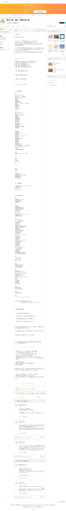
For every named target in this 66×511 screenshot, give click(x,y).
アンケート (24, 26)
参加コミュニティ (22, 15)
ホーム (2, 17)
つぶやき (7, 26)
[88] (20, 464)
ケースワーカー (6, 49)
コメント (26, 416)
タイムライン (22, 396)
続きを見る (40, 449)
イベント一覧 (39, 15)
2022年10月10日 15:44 (23, 422)
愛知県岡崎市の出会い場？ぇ (50, 51)
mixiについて (13, 504)
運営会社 (25, 506)
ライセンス (22, 504)
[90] (20, 404)
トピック (13, 26)
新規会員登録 (40, 11)
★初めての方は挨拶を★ (23, 401)
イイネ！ (21, 416)
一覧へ (62, 54)
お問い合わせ (27, 504)
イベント (18, 26)
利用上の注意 (50, 82)
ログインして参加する (13, 22)
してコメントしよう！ (25, 437)
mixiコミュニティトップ (5, 15)
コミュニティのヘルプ (52, 80)
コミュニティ (6, 17)
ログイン (26, 11)
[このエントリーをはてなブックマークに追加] (65, 23)
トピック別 (38, 396)
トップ (2, 26)
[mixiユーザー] (16, 405)
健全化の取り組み (39, 506)
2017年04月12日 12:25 (23, 443)
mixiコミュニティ (38, 504)
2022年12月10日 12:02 (23, 406)
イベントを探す (46, 15)
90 (43, 401)
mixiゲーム (32, 504)
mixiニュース (48, 504)
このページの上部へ (62, 501)
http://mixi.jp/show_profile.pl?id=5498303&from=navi (29, 341)
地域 (10, 17)
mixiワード (53, 504)
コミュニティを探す (31, 15)
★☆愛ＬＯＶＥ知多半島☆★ (62, 51)
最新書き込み (14, 15)
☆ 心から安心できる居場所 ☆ (62, 41)
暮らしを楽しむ (56, 63)
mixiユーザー (24, 404)
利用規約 (18, 504)
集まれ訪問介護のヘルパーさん (56, 41)
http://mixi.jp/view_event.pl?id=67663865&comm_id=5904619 (28, 51)
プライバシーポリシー (31, 506)
